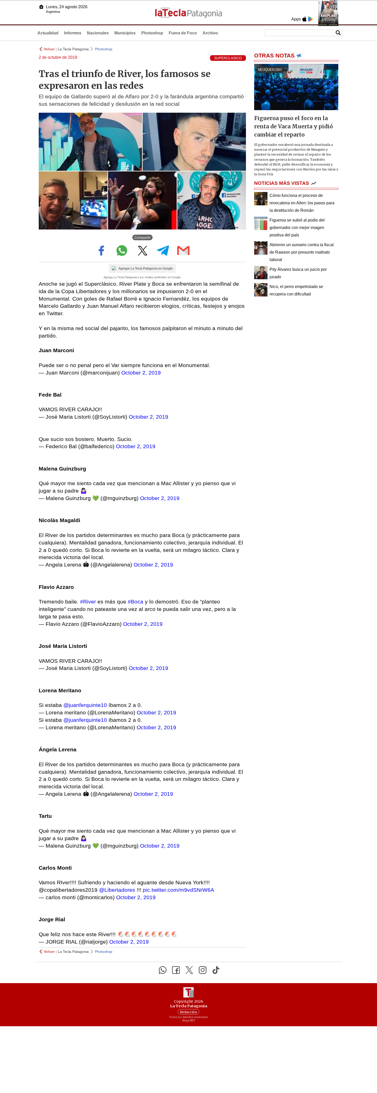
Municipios (125, 33)
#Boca (135, 602)
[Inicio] (41, 6)
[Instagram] (203, 970)
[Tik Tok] (216, 970)
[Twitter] (189, 970)
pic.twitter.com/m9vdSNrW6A (178, 890)
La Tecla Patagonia (73, 49)
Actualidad (47, 33)
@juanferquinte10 (85, 705)
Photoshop (152, 33)
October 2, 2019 (141, 373)
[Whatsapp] (162, 970)
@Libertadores (117, 890)
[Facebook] (176, 970)
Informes (72, 33)
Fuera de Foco (183, 33)
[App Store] (304, 19)
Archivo (210, 33)
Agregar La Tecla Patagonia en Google (145, 268)
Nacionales (98, 33)
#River (88, 602)
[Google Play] (310, 19)
